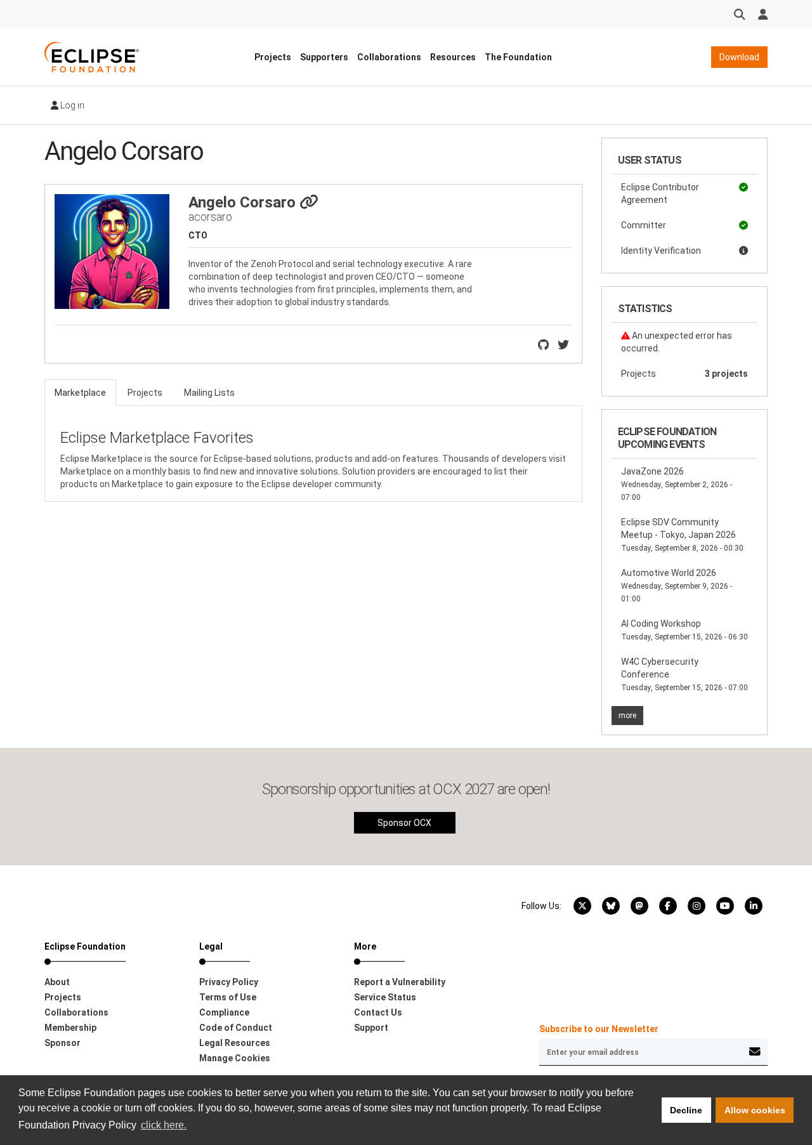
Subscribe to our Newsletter (598, 1029)
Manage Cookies (234, 1058)
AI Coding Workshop (684, 629)
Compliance (224, 1012)
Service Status (385, 997)
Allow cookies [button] (754, 1110)
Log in (71, 105)
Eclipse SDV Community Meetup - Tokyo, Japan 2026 (682, 535)
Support (371, 1028)
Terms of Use (227, 997)
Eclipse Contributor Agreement (660, 193)
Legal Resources (234, 1043)
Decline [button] (686, 1110)
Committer (643, 225)
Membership (70, 1028)
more (627, 715)
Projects (272, 57)
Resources (453, 57)
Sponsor (62, 1043)
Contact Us (378, 1012)
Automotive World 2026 (676, 585)
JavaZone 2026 (676, 484)
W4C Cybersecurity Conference (684, 674)
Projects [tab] (145, 393)
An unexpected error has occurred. (676, 341)
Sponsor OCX (404, 823)
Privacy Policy (228, 982)
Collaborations (389, 57)
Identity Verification (661, 250)
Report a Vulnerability (399, 982)
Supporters (324, 57)
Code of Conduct (235, 1028)
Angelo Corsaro (243, 202)
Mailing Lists (209, 393)
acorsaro (210, 216)
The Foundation (518, 57)
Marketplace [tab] (80, 393)
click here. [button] (164, 1125)
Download (739, 57)
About (57, 982)
